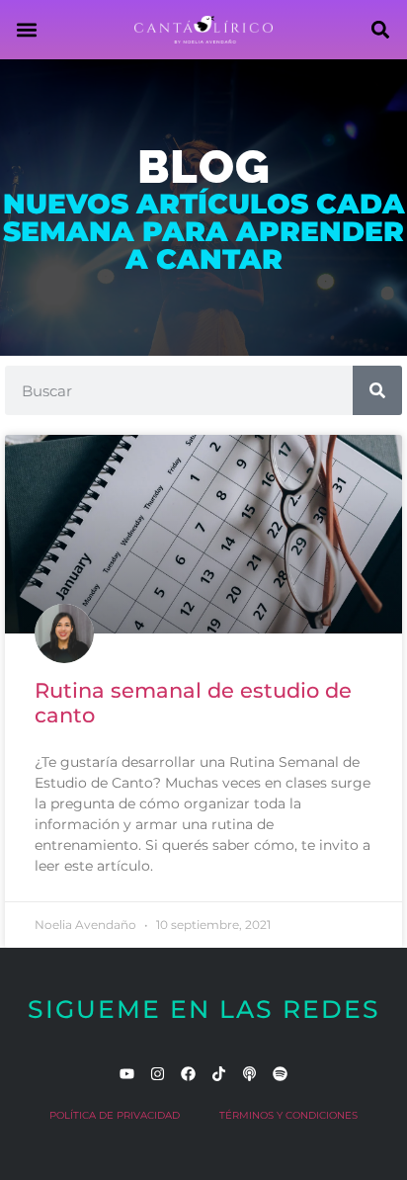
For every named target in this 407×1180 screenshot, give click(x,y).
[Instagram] (157, 1073)
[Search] (377, 390)
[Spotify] (280, 1073)
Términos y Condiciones (288, 1115)
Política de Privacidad (114, 1115)
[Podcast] (249, 1073)
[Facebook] (188, 1073)
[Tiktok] (218, 1073)
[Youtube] (127, 1073)
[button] (26, 30)
